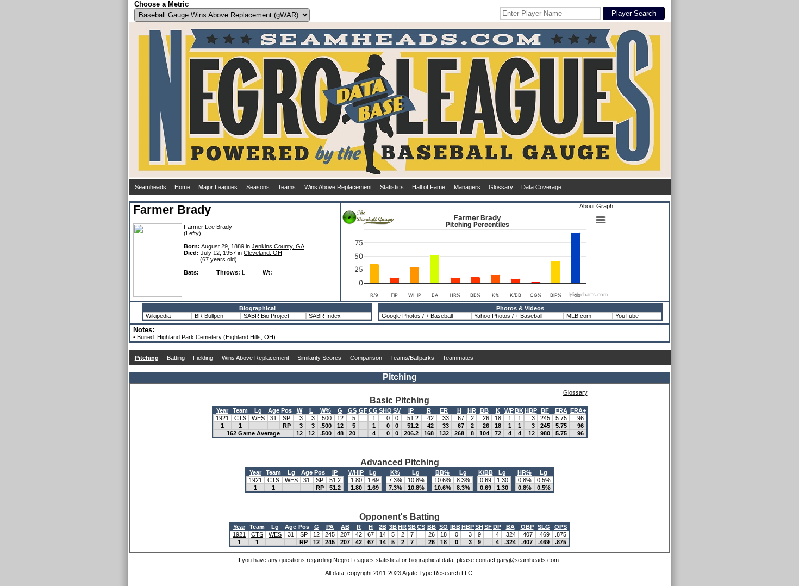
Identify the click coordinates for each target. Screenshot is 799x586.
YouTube (627, 316)
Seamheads (150, 187)
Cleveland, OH (263, 253)
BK (519, 410)
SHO (385, 410)
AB (345, 526)
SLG (544, 526)
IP (411, 410)
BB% (442, 472)
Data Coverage (541, 187)
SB (412, 526)
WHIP (356, 472)
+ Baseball (439, 316)
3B (393, 526)
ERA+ (578, 410)
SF (488, 526)
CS (421, 526)
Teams (287, 187)
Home (182, 187)
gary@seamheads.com (528, 560)
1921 (222, 418)
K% (395, 472)
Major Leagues (218, 187)
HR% (524, 472)
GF (363, 410)
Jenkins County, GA (278, 246)
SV (397, 410)
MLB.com (578, 316)
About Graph (596, 206)
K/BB (485, 472)
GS (352, 410)
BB (484, 410)
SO (443, 526)
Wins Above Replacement (338, 187)
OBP (527, 526)
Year (222, 410)
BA (510, 526)
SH (479, 526)
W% (325, 410)
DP (497, 526)
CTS (240, 418)
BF (545, 410)
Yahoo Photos (492, 316)
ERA (561, 410)
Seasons (258, 187)
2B (382, 526)
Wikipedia (158, 316)
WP (509, 410)
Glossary (501, 187)
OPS (560, 526)
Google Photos (401, 316)
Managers (467, 187)
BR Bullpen (209, 316)
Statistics (392, 187)
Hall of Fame (428, 187)
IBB (455, 526)
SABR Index (325, 316)
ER (444, 410)
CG (373, 410)
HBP (531, 410)
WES (258, 418)
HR (471, 410)
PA (330, 526)
